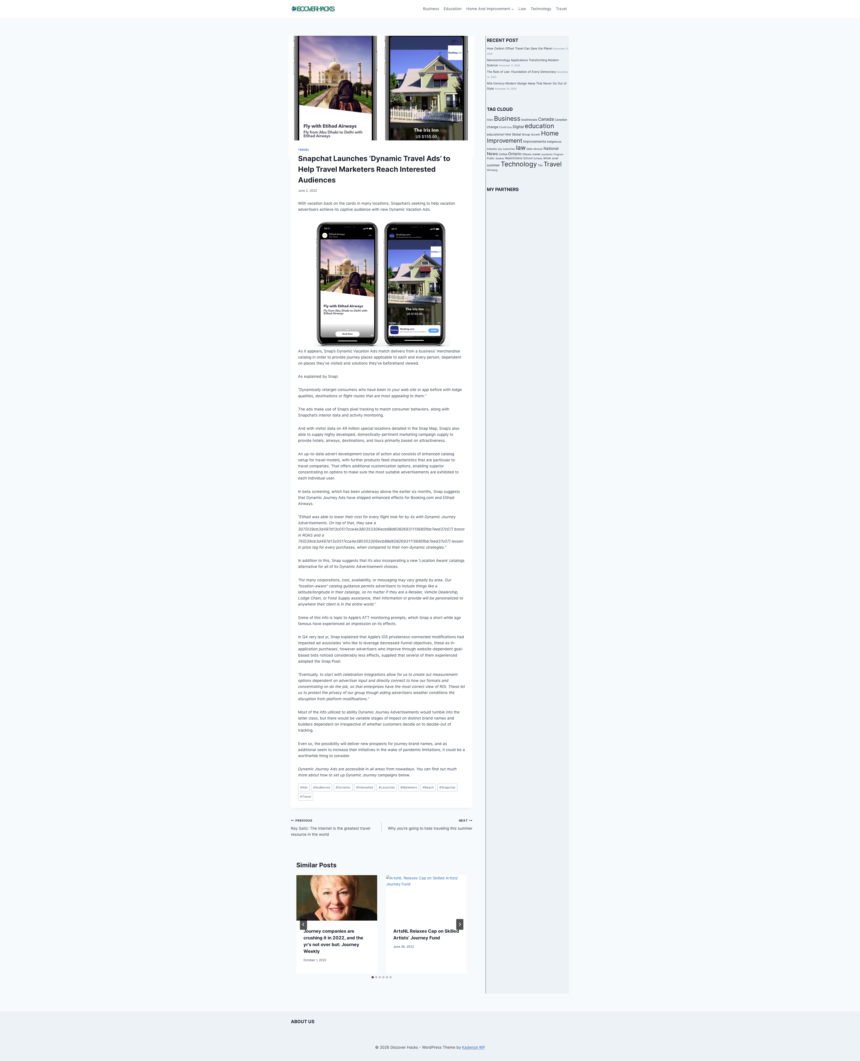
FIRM (508, 134)
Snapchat (447, 787)
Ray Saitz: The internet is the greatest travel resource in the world (330, 828)
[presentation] (336, 898)
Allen (490, 119)
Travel (561, 8)
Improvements (534, 141)
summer (493, 165)
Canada (546, 119)
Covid (502, 127)
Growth (535, 134)
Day (509, 127)
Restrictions (513, 158)
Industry (492, 148)
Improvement (504, 140)
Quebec (500, 158)
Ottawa (526, 154)
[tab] (373, 977)
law (521, 147)
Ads (303, 787)
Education (453, 8)
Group (526, 134)
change (492, 127)
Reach (428, 787)
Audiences (321, 787)
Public (491, 158)
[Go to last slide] (303, 924)
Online (503, 154)
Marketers (408, 787)
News (492, 153)
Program (558, 154)
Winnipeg (492, 170)
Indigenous (554, 141)
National (551, 148)
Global (516, 134)
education (539, 126)
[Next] (459, 924)
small (555, 158)
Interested (364, 787)
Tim (540, 165)
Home (550, 133)
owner (536, 154)
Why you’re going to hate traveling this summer (430, 825)
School (528, 158)
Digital (518, 127)
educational (495, 134)
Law (522, 8)
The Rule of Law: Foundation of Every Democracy (521, 71)
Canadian (561, 119)
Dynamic (343, 787)
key (500, 149)
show (547, 158)
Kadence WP (473, 1047)
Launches (387, 787)
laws (530, 148)
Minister (538, 149)
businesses (529, 119)
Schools (537, 158)
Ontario (514, 154)
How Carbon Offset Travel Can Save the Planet (520, 48)
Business (431, 8)
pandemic (547, 154)
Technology (541, 8)
